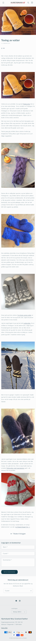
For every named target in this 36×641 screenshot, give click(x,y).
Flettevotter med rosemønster (15, 468)
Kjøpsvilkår (4, 628)
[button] (3, 3)
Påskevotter (26, 104)
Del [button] (4, 48)
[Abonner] (31, 591)
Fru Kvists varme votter (24, 315)
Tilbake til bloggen (19, 534)
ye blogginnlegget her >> (23, 527)
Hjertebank (15, 638)
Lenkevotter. (27, 323)
